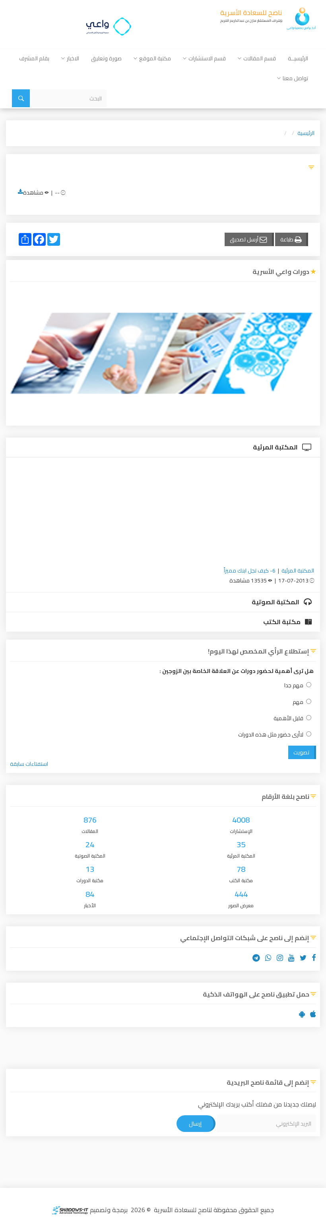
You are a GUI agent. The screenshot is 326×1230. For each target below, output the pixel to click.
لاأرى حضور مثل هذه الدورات (270, 735)
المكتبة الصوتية (276, 602)
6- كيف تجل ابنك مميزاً (250, 570)
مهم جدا (293, 685)
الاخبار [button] (73, 58)
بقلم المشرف (34, 58)
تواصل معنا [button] (295, 78)
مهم (298, 702)
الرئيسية (305, 133)
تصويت (301, 752)
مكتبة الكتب (282, 622)
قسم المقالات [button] (259, 58)
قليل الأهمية (288, 718)
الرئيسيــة (298, 58)
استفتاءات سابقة (29, 764)
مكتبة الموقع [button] (155, 58)
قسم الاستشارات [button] (207, 58)
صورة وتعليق (106, 58)
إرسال (195, 1123)
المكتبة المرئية (276, 447)
